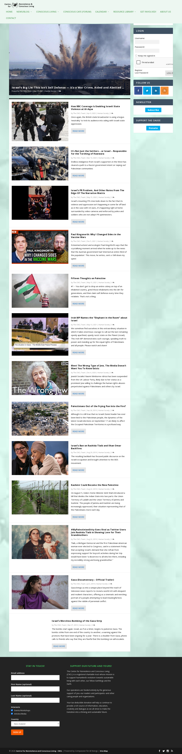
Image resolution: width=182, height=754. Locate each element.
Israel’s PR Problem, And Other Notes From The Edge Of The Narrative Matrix (97, 192)
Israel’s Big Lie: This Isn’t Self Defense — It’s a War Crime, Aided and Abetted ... (68, 87)
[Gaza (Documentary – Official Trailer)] (40, 592)
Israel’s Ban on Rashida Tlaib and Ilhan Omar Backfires (96, 447)
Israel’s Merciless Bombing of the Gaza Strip (77, 620)
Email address (18, 673)
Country (15, 719)
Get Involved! (148, 12)
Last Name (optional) (21, 695)
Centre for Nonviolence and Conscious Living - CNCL (39, 751)
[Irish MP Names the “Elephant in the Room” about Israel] (40, 334)
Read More (78, 131)
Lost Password (141, 73)
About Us (165, 12)
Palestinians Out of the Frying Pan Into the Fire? (98, 406)
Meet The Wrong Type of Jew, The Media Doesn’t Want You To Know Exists (98, 367)
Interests (15, 707)
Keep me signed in (146, 55)
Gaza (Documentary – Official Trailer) (92, 579)
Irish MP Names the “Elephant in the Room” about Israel (99, 319)
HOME (9, 12)
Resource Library (123, 12)
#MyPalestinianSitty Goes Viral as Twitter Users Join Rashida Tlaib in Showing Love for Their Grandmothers (98, 532)
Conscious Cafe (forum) (77, 12)
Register (138, 70)
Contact (11, 18)
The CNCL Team (26, 91)
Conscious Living (46, 12)
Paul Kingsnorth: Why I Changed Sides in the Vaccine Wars (96, 236)
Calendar (101, 12)
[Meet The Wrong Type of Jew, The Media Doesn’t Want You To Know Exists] (40, 378)
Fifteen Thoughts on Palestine (88, 278)
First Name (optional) (21, 684)
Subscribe (153, 110)
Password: (140, 47)
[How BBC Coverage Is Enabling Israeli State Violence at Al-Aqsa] (40, 121)
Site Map (104, 751)
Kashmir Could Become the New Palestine (94, 485)
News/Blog (23, 12)
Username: (140, 38)
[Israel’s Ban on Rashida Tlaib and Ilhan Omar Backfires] (40, 458)
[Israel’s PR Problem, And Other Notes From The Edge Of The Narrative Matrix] (40, 203)
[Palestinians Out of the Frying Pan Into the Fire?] (40, 419)
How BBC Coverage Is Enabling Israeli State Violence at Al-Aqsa (95, 108)
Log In (170, 73)
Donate (153, 128)
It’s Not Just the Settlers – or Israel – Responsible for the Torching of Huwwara (99, 152)
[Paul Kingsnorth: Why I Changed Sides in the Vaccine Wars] (40, 247)
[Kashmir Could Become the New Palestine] (40, 497)
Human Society (50, 91)
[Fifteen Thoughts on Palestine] (40, 291)
